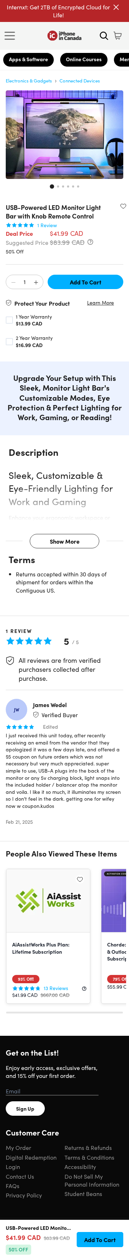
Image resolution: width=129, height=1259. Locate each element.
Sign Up (25, 1108)
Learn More (100, 302)
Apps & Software (28, 59)
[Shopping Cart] (117, 35)
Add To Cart (85, 282)
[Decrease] (13, 282)
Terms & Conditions (89, 1157)
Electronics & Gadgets (29, 80)
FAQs (12, 1186)
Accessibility (80, 1166)
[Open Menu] (11, 35)
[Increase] (36, 282)
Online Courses (84, 59)
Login (13, 1166)
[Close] (116, 7)
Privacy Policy (24, 1195)
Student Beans (83, 1193)
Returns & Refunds (88, 1147)
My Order (18, 1147)
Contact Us (20, 1176)
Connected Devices (79, 80)
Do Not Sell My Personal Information (91, 1180)
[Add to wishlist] (123, 206)
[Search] (104, 35)
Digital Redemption (31, 1157)
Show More (65, 541)
